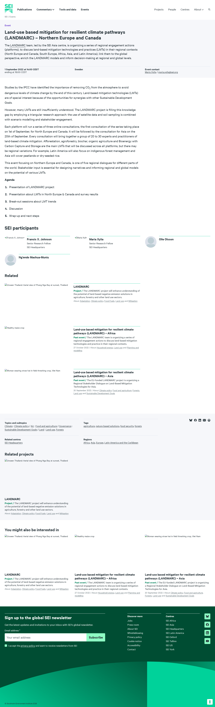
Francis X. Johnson (39, 239)
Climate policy (97, 300)
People (172, 9)
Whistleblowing (135, 632)
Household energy (105, 347)
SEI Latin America (175, 632)
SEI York (170, 649)
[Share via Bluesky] (190, 420)
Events (85, 9)
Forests (136, 390)
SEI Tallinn (171, 641)
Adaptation (85, 300)
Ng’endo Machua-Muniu (34, 257)
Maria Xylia (150, 72)
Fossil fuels (109, 300)
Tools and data (67, 9)
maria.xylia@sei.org (168, 72)
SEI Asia (170, 624)
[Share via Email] (204, 420)
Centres (185, 9)
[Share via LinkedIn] (199, 420)
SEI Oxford (171, 637)
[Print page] (209, 420)
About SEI (132, 628)
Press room (133, 624)
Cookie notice (134, 641)
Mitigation (132, 300)
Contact (131, 649)
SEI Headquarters (175, 628)
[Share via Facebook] (195, 420)
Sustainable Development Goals (100, 393)
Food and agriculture (122, 390)
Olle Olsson (166, 239)
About (197, 9)
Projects (159, 9)
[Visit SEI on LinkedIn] (207, 633)
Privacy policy (134, 637)
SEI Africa (171, 620)
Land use (120, 300)
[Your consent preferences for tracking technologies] (210, 702)
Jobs (129, 620)
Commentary (44, 9)
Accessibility (133, 645)
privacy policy (28, 645)
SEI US (169, 645)
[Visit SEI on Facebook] (207, 625)
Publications (24, 9)
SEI (6, 16)
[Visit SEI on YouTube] (207, 641)
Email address (12, 630)
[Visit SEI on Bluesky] (207, 616)
